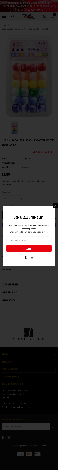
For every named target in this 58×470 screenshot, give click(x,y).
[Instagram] (32, 257)
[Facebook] (26, 257)
